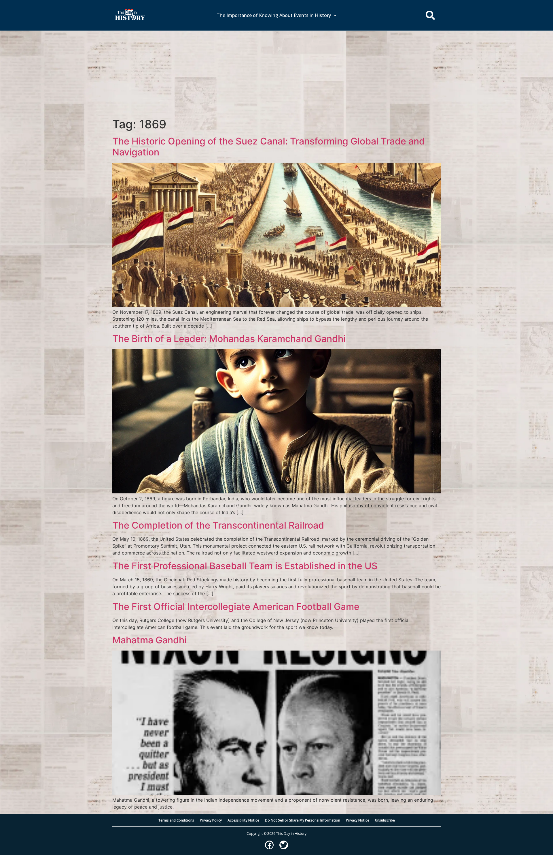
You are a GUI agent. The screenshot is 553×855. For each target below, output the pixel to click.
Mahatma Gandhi (149, 640)
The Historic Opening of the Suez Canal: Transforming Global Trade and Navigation (268, 147)
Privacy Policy (211, 820)
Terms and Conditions (176, 820)
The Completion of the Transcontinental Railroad (218, 525)
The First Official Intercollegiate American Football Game (235, 606)
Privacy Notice (357, 820)
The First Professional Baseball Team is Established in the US (245, 566)
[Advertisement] (276, 74)
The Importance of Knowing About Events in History (274, 15)
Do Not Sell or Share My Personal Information (302, 820)
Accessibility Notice (243, 820)
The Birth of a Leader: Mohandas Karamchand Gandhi (229, 338)
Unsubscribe (385, 820)
